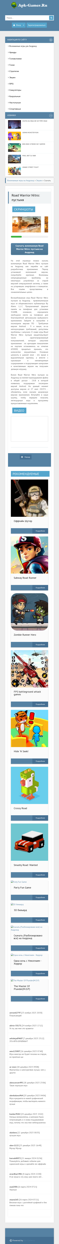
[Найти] (51, 18)
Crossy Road (20, 808)
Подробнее (40, 531)
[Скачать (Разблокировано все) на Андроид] (29, 928)
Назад (27, 457)
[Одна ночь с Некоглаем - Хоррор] (29, 955)
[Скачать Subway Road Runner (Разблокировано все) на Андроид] (29, 555)
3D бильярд (20, 910)
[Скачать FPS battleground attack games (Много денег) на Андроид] (29, 668)
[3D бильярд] (29, 904)
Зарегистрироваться (36, 25)
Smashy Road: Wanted (26, 865)
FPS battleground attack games (27, 693)
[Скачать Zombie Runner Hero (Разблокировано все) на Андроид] (29, 611)
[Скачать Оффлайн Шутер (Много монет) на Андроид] (29, 498)
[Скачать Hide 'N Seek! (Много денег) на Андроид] (29, 728)
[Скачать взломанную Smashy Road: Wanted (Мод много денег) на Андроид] (29, 842)
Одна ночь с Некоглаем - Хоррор (27, 962)
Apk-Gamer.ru (29, 1240)
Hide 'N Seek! (21, 751)
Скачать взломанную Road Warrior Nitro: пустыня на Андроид (29, 249)
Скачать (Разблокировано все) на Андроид (28, 937)
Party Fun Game (22, 887)
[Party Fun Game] (29, 881)
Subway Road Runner (25, 577)
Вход (18, 25)
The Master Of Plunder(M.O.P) (22, 987)
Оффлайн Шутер (23, 521)
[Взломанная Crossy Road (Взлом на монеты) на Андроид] (29, 785)
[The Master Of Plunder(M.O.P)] (29, 980)
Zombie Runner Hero (25, 634)
